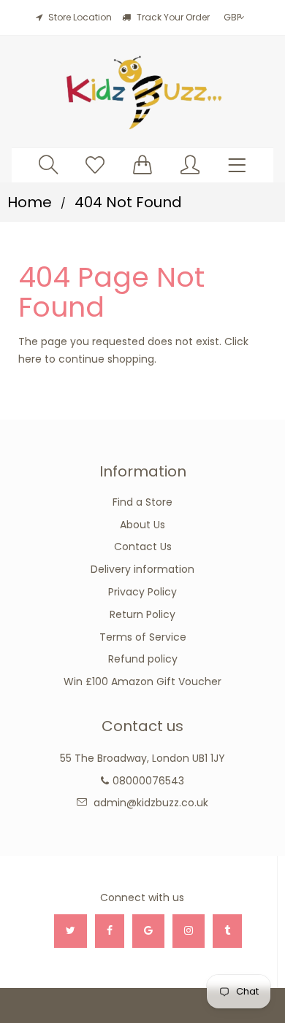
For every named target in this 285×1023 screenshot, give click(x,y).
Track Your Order (172, 17)
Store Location (80, 17)
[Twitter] (70, 931)
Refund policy (143, 659)
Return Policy (142, 614)
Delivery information (142, 569)
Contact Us (143, 546)
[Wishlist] (95, 164)
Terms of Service (142, 637)
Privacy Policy (142, 591)
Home (29, 202)
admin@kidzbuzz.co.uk (151, 802)
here (30, 359)
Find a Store (142, 502)
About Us (142, 524)
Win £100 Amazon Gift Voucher (142, 681)
